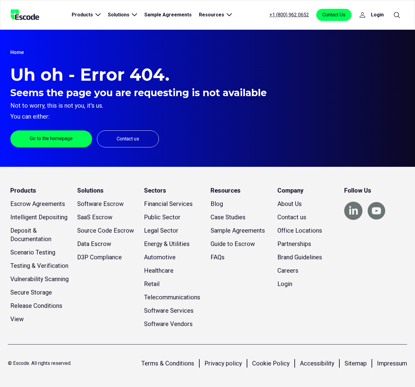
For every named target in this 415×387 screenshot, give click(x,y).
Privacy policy (223, 363)
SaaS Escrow (94, 217)
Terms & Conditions (167, 363)
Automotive (160, 257)
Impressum (392, 363)
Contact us (128, 139)
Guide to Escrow (233, 243)
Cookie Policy (271, 363)
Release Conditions (36, 305)
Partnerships (294, 243)
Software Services (169, 310)
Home (17, 52)
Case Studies (228, 217)
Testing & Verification (39, 265)
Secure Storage (31, 292)
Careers (287, 270)
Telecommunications (172, 297)
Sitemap (356, 363)
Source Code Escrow (105, 230)
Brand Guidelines (299, 257)
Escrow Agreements (37, 203)
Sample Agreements (168, 15)
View (17, 319)
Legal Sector (161, 230)
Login (284, 284)
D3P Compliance (99, 257)
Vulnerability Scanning (39, 279)
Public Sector (162, 217)
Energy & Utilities (167, 243)
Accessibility (317, 363)
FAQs (218, 257)
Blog (217, 203)
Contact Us (333, 15)
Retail (151, 284)
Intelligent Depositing (38, 217)
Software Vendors (168, 324)
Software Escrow (100, 203)
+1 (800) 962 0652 (289, 15)
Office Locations (299, 230)
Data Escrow (94, 243)
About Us (289, 203)
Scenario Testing (32, 252)
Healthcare (158, 270)
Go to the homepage (51, 138)
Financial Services (168, 203)
